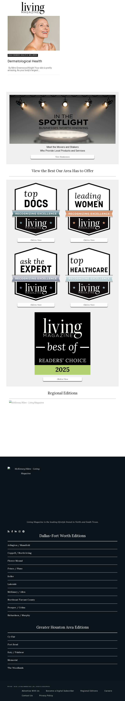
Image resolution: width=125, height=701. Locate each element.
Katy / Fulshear (16, 652)
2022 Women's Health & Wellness (23, 55)
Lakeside (12, 584)
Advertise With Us (30, 691)
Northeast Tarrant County (21, 599)
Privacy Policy (46, 696)
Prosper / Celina (16, 607)
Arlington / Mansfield (19, 545)
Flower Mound (15, 560)
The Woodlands (15, 667)
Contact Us (27, 696)
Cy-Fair (11, 636)
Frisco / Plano (15, 568)
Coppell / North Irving (20, 553)
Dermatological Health (25, 61)
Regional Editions (89, 691)
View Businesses (62, 157)
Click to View (36, 240)
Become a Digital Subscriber (60, 691)
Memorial (12, 660)
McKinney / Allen (16, 592)
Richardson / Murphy (19, 615)
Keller (11, 576)
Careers (108, 691)
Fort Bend (13, 644)
